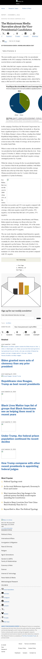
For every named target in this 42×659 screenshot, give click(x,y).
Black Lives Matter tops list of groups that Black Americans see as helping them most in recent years (19, 410)
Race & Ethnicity (6, 547)
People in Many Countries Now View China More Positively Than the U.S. (20, 503)
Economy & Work (7, 565)
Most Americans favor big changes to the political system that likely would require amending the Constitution (20, 495)
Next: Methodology (21, 259)
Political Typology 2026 (13, 481)
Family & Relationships (9, 561)
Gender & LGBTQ (7, 559)
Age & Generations (7, 555)
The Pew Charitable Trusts (29, 636)
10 (21, 268)
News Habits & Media (8, 578)
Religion (4, 551)
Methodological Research (9, 582)
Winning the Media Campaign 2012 (13, 19)
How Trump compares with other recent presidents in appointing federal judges (20, 466)
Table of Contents (8, 51)
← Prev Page (20, 265)
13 (25, 268)
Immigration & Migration (9, 542)
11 (22, 268)
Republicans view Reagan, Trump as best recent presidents (20, 382)
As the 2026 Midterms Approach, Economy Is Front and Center (22, 487)
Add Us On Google (14, 41)
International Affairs (7, 538)
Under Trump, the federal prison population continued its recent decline (20, 438)
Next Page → (20, 270)
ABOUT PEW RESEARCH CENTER (10, 626)
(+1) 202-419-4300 (6, 528)
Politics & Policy (6, 534)
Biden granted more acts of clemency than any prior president (17, 363)
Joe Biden (8, 323)
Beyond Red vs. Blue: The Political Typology (21, 509)
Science (3, 569)
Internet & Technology (8, 573)
